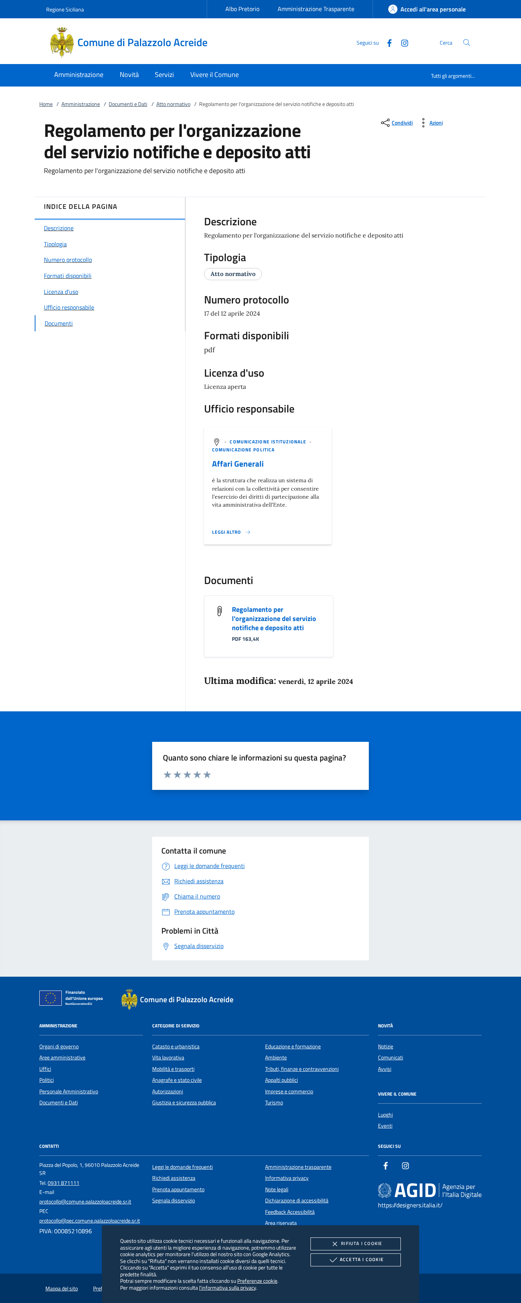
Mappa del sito (61, 1288)
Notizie (385, 1046)
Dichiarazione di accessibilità (296, 1200)
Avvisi (384, 1069)
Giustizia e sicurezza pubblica (184, 1102)
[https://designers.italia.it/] (430, 1190)
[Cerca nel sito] (466, 42)
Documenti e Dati (128, 104)
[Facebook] (386, 42)
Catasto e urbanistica (175, 1046)
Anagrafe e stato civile (177, 1080)
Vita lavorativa (168, 1057)
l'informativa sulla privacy (227, 1288)
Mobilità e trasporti (173, 1069)
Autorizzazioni (167, 1091)
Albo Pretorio (242, 8)
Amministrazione (80, 104)
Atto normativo (173, 104)
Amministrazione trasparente (298, 1167)
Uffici (45, 1069)
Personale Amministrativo (68, 1091)
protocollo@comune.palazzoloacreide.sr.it (85, 1201)
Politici (46, 1080)
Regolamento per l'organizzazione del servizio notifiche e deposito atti (274, 618)
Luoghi (385, 1114)
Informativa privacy (287, 1178)
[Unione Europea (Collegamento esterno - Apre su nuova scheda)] (73, 999)
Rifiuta (361, 1243)
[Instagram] (401, 42)
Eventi (385, 1126)
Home (46, 104)
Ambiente (276, 1057)
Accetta (362, 1259)
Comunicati (390, 1057)
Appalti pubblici (281, 1080)
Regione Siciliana (65, 9)
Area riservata (281, 1223)
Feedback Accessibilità (290, 1212)
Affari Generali (238, 463)
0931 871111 (63, 1183)
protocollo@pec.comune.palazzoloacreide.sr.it (89, 1220)
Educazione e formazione (293, 1046)
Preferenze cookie (257, 1281)
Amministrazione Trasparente (316, 8)
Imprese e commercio (289, 1091)
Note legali (276, 1189)
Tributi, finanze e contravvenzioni (302, 1069)
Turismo (274, 1102)
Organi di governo (59, 1046)
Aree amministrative (62, 1057)
